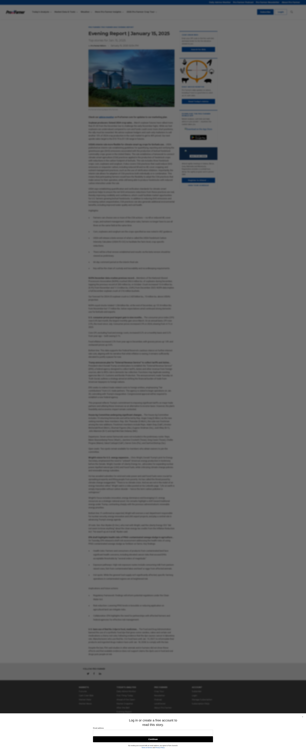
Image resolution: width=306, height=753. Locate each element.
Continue (153, 739)
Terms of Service (147, 747)
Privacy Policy (160, 747)
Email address (98, 728)
